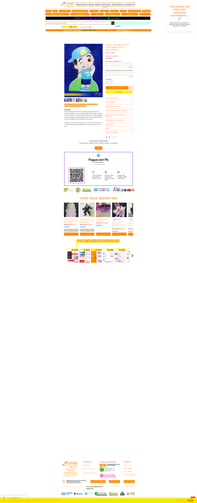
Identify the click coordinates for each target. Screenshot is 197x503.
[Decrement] (107, 82)
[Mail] (104, 465)
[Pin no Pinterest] (109, 137)
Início (65, 38)
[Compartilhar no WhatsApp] (112, 137)
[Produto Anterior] (62, 210)
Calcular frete (108, 58)
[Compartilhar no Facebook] (106, 137)
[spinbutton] (109, 82)
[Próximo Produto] (135, 210)
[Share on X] (115, 137)
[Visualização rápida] (71, 210)
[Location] (63, 481)
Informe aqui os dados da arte (113, 61)
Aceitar (190, 500)
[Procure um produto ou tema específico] (112, 23)
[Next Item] (132, 255)
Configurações (181, 500)
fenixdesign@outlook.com (126, 30)
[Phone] (101, 465)
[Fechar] (195, 500)
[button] (94, 11)
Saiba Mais (118, 26)
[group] (98, 219)
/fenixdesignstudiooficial (109, 475)
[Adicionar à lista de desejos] (131, 88)
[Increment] (111, 82)
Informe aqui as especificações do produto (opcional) (118, 70)
